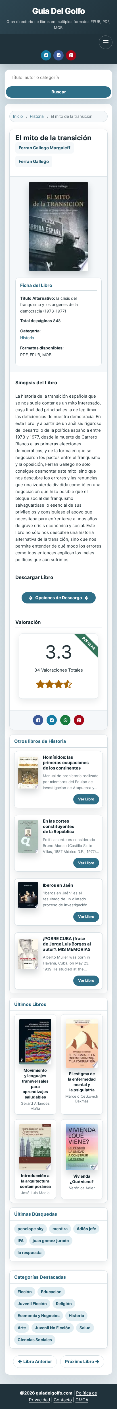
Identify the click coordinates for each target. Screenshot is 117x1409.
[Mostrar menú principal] (105, 42)
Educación (51, 1291)
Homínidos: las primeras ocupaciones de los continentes (66, 762)
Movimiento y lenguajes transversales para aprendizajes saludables (35, 1083)
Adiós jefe (86, 1228)
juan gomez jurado (51, 1240)
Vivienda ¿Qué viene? (82, 1179)
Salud (85, 1327)
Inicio (18, 116)
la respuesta (29, 1252)
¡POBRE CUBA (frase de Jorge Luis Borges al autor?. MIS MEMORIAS (67, 944)
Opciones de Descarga (58, 597)
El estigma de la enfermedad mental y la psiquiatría (82, 1081)
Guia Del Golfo (58, 11)
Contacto (63, 1399)
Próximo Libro (79, 1361)
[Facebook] (58, 55)
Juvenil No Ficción (52, 1327)
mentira (60, 1228)
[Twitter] (46, 55)
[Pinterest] (71, 55)
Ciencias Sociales (35, 1339)
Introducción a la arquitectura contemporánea (35, 1181)
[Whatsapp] (65, 720)
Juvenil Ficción (32, 1303)
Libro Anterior (37, 1361)
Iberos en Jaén (58, 885)
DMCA (82, 1399)
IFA (21, 1240)
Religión (64, 1303)
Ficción (25, 1291)
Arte (22, 1327)
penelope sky (30, 1228)
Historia (37, 116)
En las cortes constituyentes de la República (58, 826)
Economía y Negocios (39, 1315)
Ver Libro (86, 799)
